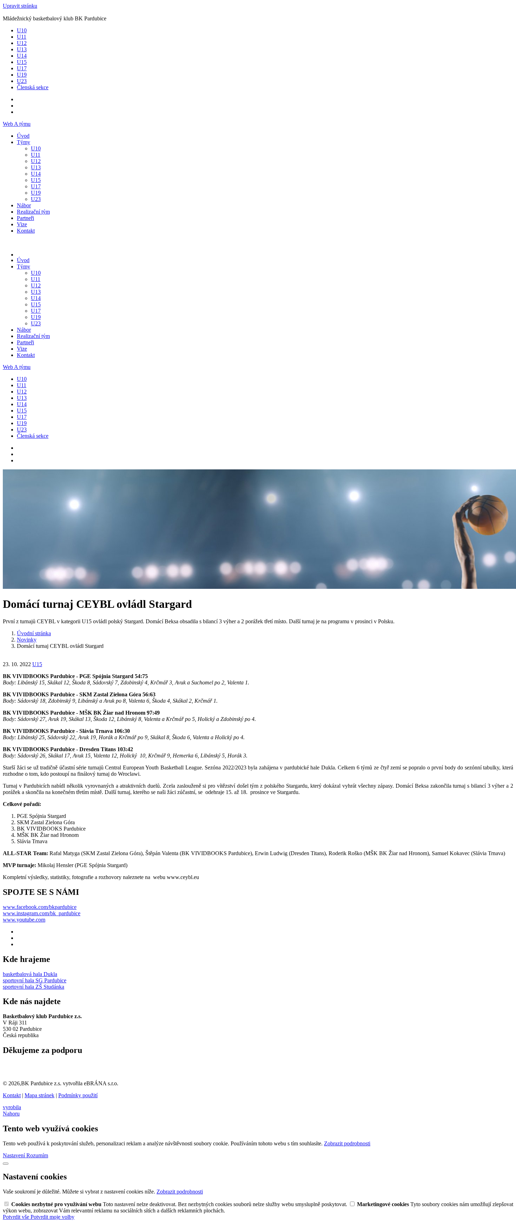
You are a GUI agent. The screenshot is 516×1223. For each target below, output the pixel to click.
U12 (22, 43)
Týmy (23, 142)
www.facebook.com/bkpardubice (40, 907)
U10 (22, 30)
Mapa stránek (39, 1095)
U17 (22, 68)
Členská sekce (32, 87)
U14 (22, 56)
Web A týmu (17, 124)
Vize (22, 224)
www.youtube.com (24, 920)
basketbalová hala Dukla (30, 974)
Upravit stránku (20, 6)
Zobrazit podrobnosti (347, 1143)
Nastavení (14, 1155)
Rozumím (37, 1155)
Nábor (24, 205)
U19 (22, 75)
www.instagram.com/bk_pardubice (41, 913)
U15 (22, 62)
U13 (22, 49)
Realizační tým (33, 212)
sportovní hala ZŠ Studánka (33, 987)
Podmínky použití (78, 1095)
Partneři (25, 218)
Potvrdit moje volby (52, 1217)
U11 (21, 37)
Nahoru (11, 1114)
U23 (22, 81)
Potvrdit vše (17, 1217)
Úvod (23, 136)
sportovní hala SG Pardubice (34, 980)
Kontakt (26, 231)
